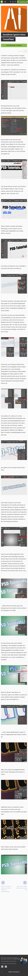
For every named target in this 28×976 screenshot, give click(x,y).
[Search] (10, 1)
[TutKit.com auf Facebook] (6, 966)
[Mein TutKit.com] (13, 2)
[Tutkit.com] (1, 1)
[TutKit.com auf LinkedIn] (2, 966)
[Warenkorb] (15, 2)
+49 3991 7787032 (16, 959)
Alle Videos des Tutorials (14, 45)
